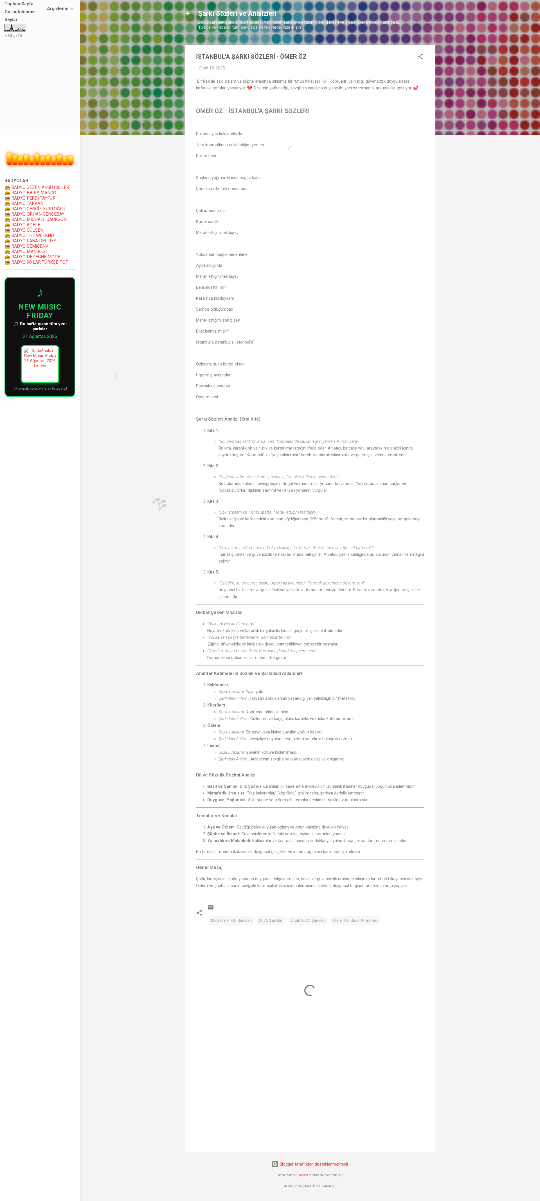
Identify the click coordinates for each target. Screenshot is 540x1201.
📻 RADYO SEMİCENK (26, 246)
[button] (420, 57)
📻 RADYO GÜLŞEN (23, 230)
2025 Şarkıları (271, 920)
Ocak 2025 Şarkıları (308, 920)
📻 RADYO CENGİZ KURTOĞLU (34, 208)
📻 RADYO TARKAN (23, 203)
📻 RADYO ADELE (22, 224)
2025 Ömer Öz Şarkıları (231, 920)
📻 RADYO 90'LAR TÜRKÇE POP (36, 262)
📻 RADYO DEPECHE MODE (32, 256)
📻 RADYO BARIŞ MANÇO (30, 192)
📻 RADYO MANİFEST (26, 251)
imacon (303, 1175)
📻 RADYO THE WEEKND (29, 235)
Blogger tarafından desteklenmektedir (313, 1164)
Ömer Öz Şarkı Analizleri (355, 920)
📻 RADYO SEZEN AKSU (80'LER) (37, 187)
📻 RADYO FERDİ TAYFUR (29, 198)
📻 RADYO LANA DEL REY (30, 240)
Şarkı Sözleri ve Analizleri (237, 13)
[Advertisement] (310, 1099)
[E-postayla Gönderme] (210, 909)
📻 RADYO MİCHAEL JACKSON (35, 219)
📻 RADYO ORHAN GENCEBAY (34, 214)
